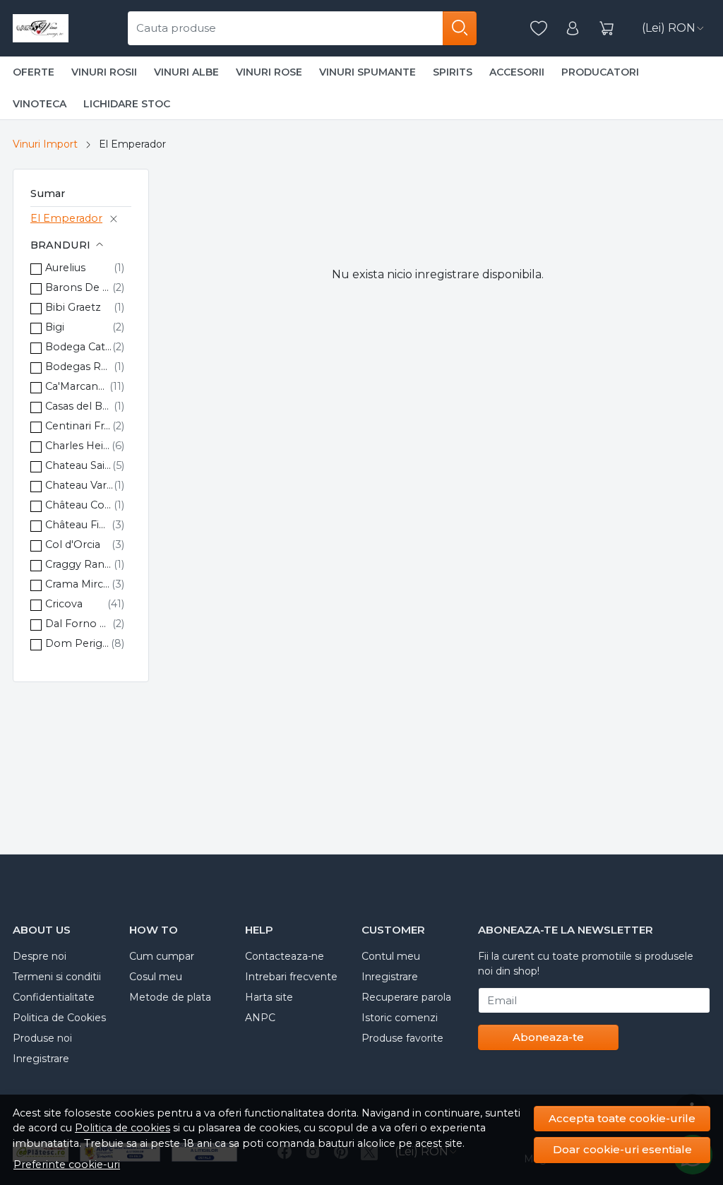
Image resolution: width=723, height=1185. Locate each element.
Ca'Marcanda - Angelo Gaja (77, 386)
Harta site (269, 997)
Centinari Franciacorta (78, 425)
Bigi (54, 327)
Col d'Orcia (72, 544)
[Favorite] (539, 28)
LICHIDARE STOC (126, 103)
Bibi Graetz (73, 307)
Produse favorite (402, 1038)
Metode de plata (170, 997)
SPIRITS (452, 72)
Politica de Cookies (59, 1017)
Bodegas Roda (79, 366)
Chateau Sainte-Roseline (78, 465)
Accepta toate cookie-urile (622, 1118)
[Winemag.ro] (40, 28)
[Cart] (606, 28)
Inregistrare (41, 1058)
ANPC (260, 1017)
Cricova (64, 603)
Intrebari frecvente (291, 976)
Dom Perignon (78, 643)
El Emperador (66, 218)
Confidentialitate (54, 997)
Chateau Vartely (79, 485)
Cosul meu (155, 976)
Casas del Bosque (79, 406)
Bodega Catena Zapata (78, 346)
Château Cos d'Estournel (79, 505)
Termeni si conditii (57, 976)
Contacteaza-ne (284, 956)
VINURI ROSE (269, 72)
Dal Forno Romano (78, 623)
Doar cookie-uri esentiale (622, 1149)
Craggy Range (79, 564)
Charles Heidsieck (78, 445)
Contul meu (391, 956)
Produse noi (42, 1038)
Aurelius (65, 267)
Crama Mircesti (78, 584)
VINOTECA (39, 103)
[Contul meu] (572, 28)
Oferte (33, 72)
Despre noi (39, 956)
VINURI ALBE (186, 72)
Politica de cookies (122, 1127)
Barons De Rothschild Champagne (78, 287)
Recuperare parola (406, 997)
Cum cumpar (161, 956)
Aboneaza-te (548, 1037)
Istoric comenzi (400, 1017)
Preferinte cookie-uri (66, 1164)
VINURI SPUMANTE (367, 72)
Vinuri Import (45, 144)
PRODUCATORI (600, 72)
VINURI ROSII (104, 72)
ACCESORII (516, 72)
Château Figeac (78, 524)
